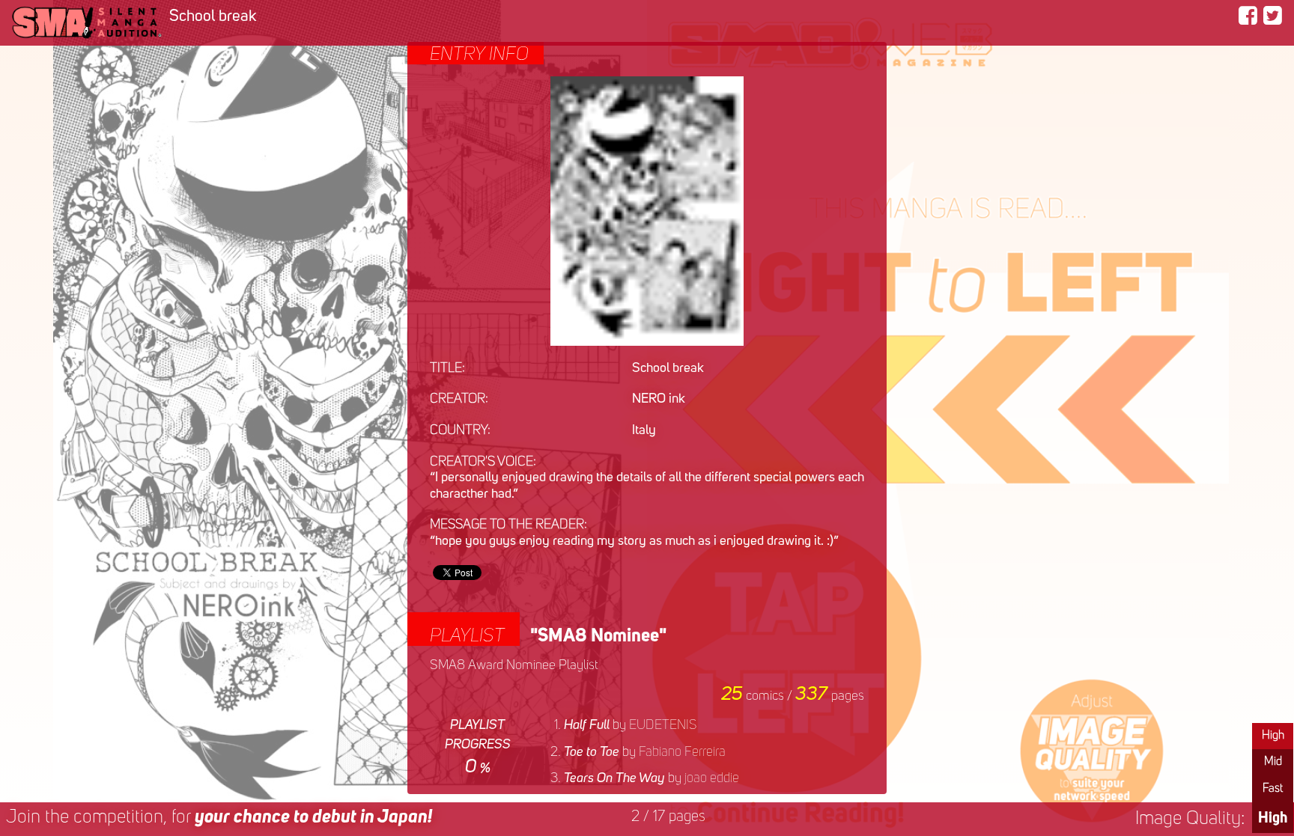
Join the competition (219, 817)
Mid (1273, 762)
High (1273, 736)
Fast (1273, 789)
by (630, 725)
